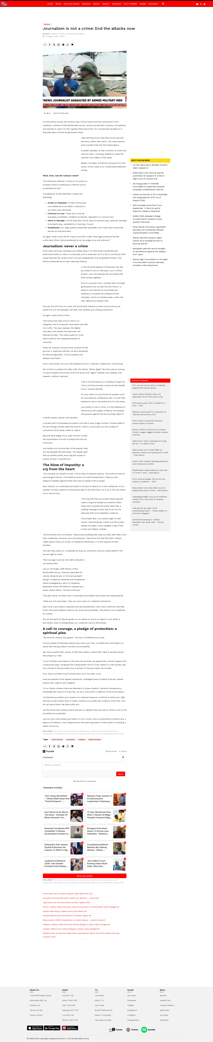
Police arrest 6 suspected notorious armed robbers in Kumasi (147, 423)
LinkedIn (131, 1015)
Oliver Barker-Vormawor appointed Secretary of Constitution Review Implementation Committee (149, 230)
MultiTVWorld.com (104, 1010)
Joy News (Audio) (103, 1020)
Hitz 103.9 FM (68, 1005)
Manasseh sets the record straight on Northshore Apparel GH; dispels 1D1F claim (149, 251)
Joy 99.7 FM (67, 995)
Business (86, 4)
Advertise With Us (38, 1000)
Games (163, 995)
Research (116, 4)
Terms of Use (36, 1010)
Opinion (105, 4)
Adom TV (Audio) (103, 1015)
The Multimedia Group (40, 995)
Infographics (133, 1020)
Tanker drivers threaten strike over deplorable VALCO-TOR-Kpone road (148, 396)
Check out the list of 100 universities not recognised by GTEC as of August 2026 (150, 197)
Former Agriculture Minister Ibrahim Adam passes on (150, 166)
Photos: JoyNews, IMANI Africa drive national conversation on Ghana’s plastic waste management (81, 907)
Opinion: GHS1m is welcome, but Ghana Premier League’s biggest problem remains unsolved (150, 433)
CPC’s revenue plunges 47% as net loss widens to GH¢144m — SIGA (149, 481)
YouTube (131, 995)
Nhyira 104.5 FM (70, 1020)
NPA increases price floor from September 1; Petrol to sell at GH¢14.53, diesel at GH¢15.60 (147, 208)
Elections (153, 4)
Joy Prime (99, 1005)
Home (50, 4)
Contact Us (35, 1005)
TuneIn (118, 1029)
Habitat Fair (165, 1000)
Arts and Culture (72, 4)
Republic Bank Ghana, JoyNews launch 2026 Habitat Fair (65, 911)
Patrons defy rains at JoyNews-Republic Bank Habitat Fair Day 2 (68, 894)
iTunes (134, 1029)
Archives (164, 1015)
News (58, 4)
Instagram (132, 1010)
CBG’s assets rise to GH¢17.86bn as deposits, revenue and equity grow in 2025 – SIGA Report (150, 454)
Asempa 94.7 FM (70, 1010)
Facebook (131, 1000)
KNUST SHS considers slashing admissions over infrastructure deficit (150, 463)
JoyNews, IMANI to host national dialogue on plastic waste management (71, 929)
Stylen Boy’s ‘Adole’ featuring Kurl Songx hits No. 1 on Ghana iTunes (150, 443)
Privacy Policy (36, 1015)
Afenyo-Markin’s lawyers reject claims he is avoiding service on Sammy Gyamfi (148, 241)
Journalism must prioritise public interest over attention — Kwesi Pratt (71, 898)
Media (143, 4)
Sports (96, 4)
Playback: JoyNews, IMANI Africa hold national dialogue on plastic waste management (76, 924)
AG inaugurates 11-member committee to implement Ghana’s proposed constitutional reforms (148, 186)
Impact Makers (167, 1005)
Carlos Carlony (57, 739)
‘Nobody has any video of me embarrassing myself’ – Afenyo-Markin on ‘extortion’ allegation (150, 512)
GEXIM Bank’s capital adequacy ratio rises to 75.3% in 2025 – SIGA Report (150, 472)
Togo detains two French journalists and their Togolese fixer (66, 902)
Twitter (130, 1005)
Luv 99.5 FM (68, 1015)
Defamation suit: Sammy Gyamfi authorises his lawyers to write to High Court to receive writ (148, 176)
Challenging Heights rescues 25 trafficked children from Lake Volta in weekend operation (150, 500)
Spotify (151, 1029)
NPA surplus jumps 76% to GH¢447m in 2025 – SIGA (149, 405)
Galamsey (164, 1010)
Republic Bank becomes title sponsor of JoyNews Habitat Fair (67, 916)
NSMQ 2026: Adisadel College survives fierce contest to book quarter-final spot (147, 219)
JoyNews (81, 739)
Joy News (99, 995)
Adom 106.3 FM (69, 1000)
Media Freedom (95, 739)
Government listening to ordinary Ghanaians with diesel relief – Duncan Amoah (148, 523)
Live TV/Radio (130, 4)
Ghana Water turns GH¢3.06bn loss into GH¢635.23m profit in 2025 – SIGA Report (150, 490)
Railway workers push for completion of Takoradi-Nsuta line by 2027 (149, 414)
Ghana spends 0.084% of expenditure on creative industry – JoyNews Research (74, 920)
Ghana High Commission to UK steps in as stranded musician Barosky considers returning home (150, 262)
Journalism (70, 739)
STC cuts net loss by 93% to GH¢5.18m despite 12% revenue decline (149, 387)
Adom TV (99, 1000)
